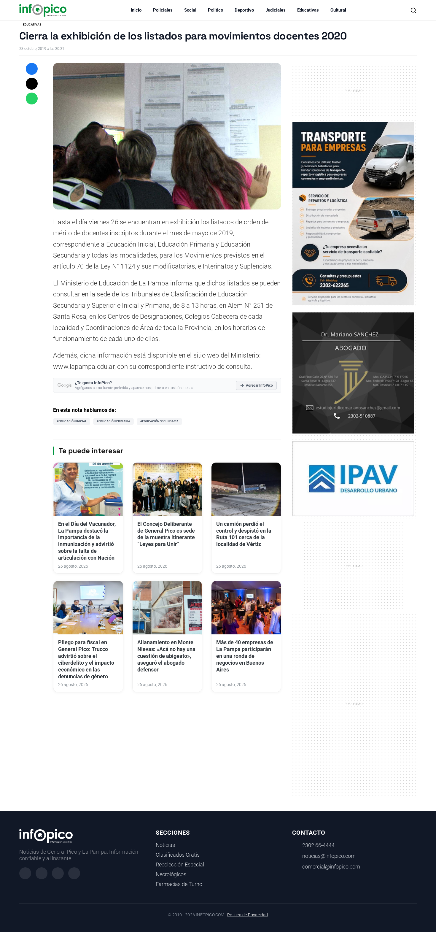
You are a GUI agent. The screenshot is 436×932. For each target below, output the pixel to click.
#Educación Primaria (113, 421)
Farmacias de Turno (179, 884)
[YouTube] (74, 873)
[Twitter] (58, 873)
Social (190, 10)
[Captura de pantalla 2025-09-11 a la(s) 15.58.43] (353, 372)
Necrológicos (171, 874)
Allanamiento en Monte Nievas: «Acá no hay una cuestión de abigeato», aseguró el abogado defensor (166, 655)
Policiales (163, 10)
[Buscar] (413, 10)
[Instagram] (41, 873)
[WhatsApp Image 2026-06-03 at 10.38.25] (353, 213)
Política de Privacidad (247, 914)
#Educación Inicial (72, 421)
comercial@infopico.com (331, 867)
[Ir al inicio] (42, 10)
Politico (215, 10)
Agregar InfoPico (259, 385)
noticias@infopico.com (329, 856)
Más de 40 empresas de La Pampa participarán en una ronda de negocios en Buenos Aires (244, 655)
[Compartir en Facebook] (32, 69)
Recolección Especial (180, 865)
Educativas (308, 10)
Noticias (165, 845)
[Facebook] (25, 873)
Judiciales (275, 10)
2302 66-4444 (318, 845)
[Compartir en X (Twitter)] (32, 84)
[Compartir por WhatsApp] (32, 98)
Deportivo (244, 10)
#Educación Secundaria (159, 421)
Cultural (338, 10)
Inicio (136, 10)
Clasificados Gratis (178, 855)
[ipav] (353, 478)
